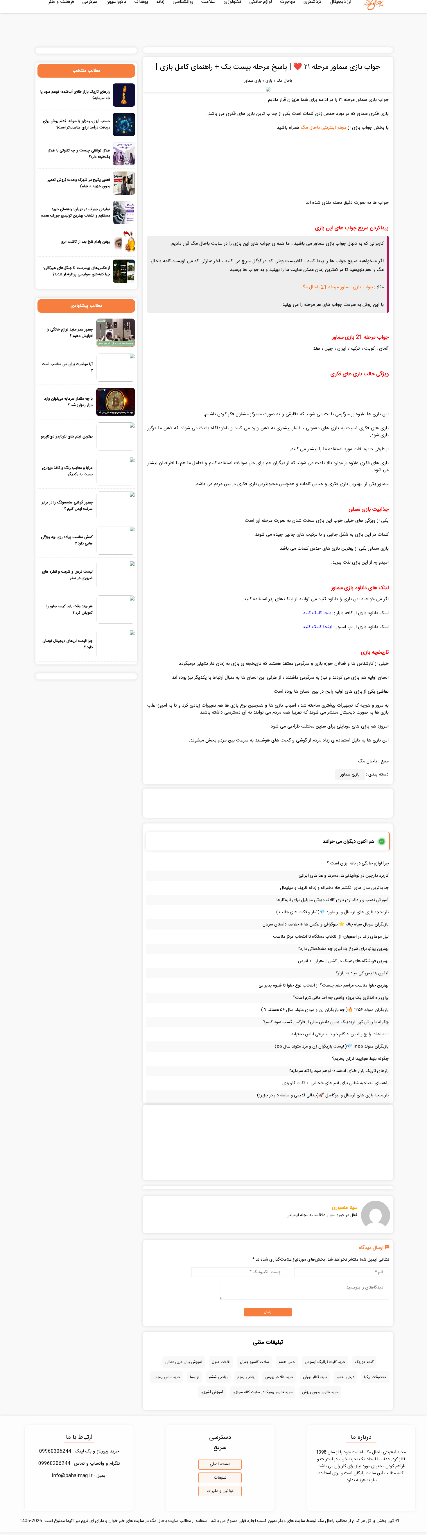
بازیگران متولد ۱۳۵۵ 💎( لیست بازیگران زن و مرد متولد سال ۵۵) (332, 1046)
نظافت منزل (221, 1362)
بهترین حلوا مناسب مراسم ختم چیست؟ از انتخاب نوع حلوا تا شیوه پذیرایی (324, 985)
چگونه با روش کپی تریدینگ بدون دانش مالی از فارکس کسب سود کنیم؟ (326, 1022)
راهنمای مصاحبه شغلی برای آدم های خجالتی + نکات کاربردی (335, 1083)
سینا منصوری (345, 1208)
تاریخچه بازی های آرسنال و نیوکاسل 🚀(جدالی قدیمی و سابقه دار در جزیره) (323, 1095)
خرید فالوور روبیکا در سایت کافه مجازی (263, 1392)
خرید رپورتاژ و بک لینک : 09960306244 (79, 1451)
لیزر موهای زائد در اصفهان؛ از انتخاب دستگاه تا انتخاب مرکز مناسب (331, 936)
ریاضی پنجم (246, 1377)
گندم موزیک (364, 1362)
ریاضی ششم (218, 1377)
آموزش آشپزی (212, 1392)
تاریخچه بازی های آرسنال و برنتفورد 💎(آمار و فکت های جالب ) (332, 912)
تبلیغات (220, 1477)
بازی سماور (252, 81)
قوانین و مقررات (220, 1491)
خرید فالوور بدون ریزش (320, 1392)
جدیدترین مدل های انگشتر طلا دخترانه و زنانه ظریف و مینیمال (334, 887)
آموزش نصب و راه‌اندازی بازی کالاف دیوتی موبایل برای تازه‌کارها (332, 900)
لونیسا (194, 1377)
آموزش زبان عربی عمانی (183, 1362)
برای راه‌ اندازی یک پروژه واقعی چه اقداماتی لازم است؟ (341, 997)
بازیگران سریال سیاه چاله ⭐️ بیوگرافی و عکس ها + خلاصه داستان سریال (326, 924)
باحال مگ (284, 81)
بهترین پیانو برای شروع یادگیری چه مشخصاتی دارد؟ (343, 949)
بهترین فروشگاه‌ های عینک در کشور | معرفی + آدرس (343, 961)
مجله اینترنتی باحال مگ (324, 128)
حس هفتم (287, 1362)
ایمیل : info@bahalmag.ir (79, 1476)
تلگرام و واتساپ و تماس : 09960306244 (79, 1464)
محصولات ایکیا (375, 1377)
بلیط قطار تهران (315, 1377)
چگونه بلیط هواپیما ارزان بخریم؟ (360, 1058)
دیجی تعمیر (345, 1377)
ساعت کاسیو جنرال (254, 1362)
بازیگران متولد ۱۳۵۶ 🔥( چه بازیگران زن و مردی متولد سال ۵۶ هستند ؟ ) (325, 1010)
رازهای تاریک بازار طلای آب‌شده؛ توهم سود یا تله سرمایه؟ (339, 1071)
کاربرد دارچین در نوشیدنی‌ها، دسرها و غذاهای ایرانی (344, 875)
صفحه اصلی (220, 1464)
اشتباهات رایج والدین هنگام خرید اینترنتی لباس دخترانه (340, 1034)
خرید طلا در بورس (279, 1377)
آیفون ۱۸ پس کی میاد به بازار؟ (362, 973)
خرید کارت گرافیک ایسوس (325, 1362)
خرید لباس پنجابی (166, 1377)
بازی (268, 81)
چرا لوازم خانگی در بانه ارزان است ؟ (358, 863)
